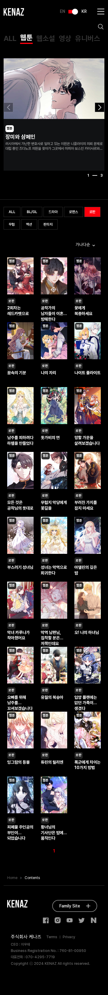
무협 (12, 224)
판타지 (48, 224)
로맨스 (73, 212)
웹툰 (26, 37)
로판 (92, 212)
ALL (10, 38)
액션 (29, 224)
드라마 (53, 212)
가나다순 (83, 244)
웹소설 (45, 38)
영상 (65, 38)
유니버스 (87, 38)
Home (12, 878)
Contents (32, 878)
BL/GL (32, 212)
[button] (99, 107)
